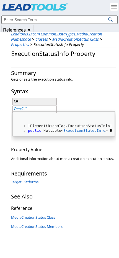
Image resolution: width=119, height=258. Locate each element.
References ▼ (17, 29)
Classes (41, 39)
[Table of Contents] (114, 7)
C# (16, 101)
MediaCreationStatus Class (75, 39)
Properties (20, 44)
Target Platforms (24, 181)
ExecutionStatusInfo (84, 130)
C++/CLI (20, 108)
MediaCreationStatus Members (37, 226)
